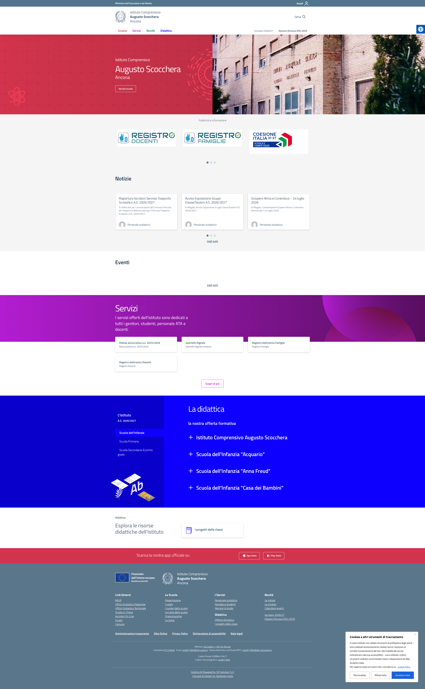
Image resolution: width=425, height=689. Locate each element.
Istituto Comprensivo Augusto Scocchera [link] (241, 437)
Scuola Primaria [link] (129, 441)
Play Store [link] (275, 555)
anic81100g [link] (224, 659)
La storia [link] (169, 620)
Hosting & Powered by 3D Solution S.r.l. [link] (212, 672)
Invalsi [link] (118, 620)
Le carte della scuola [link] (176, 612)
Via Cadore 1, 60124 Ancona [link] (217, 646)
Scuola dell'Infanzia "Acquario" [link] (230, 454)
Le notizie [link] (270, 600)
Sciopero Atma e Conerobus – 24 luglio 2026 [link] (277, 200)
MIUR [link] (118, 600)
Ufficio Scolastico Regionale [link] (130, 604)
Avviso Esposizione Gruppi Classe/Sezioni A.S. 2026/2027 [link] (206, 200)
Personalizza (360, 675)
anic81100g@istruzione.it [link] (195, 650)
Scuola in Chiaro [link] (124, 612)
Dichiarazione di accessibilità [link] (209, 634)
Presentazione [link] (173, 600)
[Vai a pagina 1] (208, 162)
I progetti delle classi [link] (226, 624)
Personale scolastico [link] (226, 600)
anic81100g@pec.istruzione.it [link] (257, 650)
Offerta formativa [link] (224, 620)
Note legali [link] (237, 634)
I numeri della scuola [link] (176, 608)
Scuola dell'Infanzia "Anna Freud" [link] (233, 471)
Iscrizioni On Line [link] (124, 616)
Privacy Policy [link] (180, 634)
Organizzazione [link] (173, 616)
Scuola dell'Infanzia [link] (131, 432)
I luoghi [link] (169, 604)
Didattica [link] (166, 30)
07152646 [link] (169, 650)
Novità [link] (150, 30)
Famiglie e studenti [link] (225, 604)
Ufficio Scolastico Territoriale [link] (130, 608)
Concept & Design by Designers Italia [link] (212, 676)
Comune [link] (119, 624)
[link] (420, 29)
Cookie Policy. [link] (404, 667)
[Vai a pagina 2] (211, 162)
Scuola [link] (122, 30)
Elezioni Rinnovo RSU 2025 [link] (293, 31)
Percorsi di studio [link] (224, 608)
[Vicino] (415, 634)
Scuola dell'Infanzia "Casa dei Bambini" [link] (240, 488)
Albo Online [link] (160, 634)
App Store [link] (251, 555)
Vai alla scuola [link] (126, 88)
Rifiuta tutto (380, 675)
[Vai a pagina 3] (215, 162)
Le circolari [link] (270, 604)
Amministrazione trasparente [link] (132, 634)
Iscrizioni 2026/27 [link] (263, 31)
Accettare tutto (402, 675)
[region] (381, 657)
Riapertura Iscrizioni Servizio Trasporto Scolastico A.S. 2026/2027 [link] (145, 200)
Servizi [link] (136, 30)
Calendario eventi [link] (274, 608)
